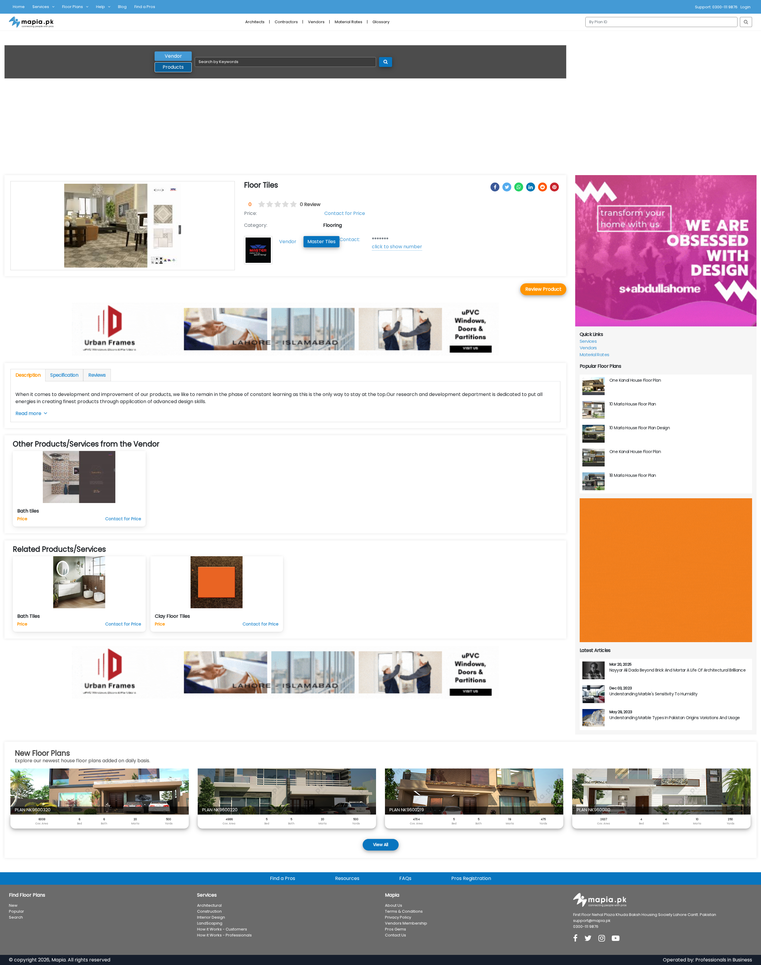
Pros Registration (471, 878)
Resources (347, 878)
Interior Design (211, 917)
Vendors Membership (406, 923)
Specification (64, 375)
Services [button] (40, 7)
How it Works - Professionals (224, 935)
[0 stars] (256, 204)
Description (27, 375)
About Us (393, 905)
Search (16, 917)
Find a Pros (144, 7)
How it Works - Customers (222, 929)
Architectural (209, 905)
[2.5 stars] (275, 204)
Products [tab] (173, 67)
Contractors (286, 22)
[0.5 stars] (260, 204)
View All (380, 845)
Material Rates (348, 22)
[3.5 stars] (284, 204)
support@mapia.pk (592, 920)
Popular (16, 911)
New (13, 905)
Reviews (97, 375)
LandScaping (209, 923)
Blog (122, 7)
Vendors (316, 22)
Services (588, 341)
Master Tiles (321, 241)
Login (745, 7)
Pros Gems (395, 929)
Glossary (380, 22)
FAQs (405, 878)
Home (19, 7)
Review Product (543, 289)
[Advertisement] (380, 130)
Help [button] (100, 7)
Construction (209, 911)
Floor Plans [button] (72, 7)
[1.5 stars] (267, 204)
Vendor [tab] (173, 56)
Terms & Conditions (404, 911)
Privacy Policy (398, 917)
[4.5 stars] (292, 204)
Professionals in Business (723, 959)
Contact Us (395, 935)
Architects (255, 22)
